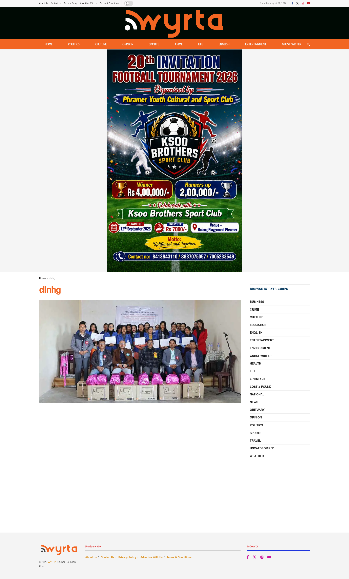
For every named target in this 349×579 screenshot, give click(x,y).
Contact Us (55, 3)
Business (257, 301)
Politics (74, 44)
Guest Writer (291, 44)
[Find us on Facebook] (292, 3)
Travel (255, 440)
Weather (257, 456)
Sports (154, 44)
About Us (43, 3)
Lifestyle (257, 379)
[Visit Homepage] (174, 23)
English (224, 44)
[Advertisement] (174, 504)
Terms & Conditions (109, 3)
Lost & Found (260, 387)
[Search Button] (308, 44)
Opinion (127, 44)
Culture (101, 44)
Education (258, 325)
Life (200, 44)
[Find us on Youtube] (308, 3)
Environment (260, 348)
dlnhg (52, 278)
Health (255, 363)
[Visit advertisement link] (174, 160)
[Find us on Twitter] (297, 3)
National (257, 394)
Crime (179, 44)
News (254, 402)
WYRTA (52, 561)
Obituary (257, 410)
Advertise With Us (88, 3)
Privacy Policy (70, 3)
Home (49, 44)
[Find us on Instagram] (303, 3)
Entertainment (255, 44)
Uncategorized (262, 448)
